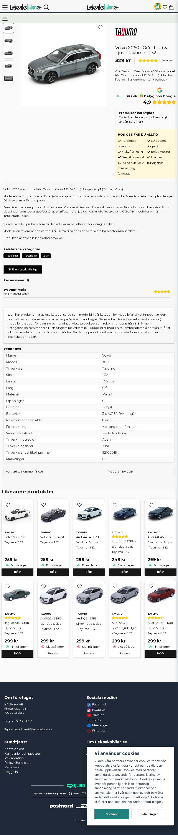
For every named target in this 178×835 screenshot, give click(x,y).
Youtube (98, 714)
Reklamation (14, 758)
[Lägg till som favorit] (165, 7)
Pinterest (98, 730)
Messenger (100, 725)
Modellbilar (11, 255)
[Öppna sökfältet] (46, 7)
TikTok (96, 720)
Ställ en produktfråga (23, 269)
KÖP (17, 572)
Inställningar (149, 814)
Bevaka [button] (53, 653)
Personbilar (30, 255)
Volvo (46, 255)
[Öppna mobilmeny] (5, 7)
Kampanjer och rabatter (22, 754)
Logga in (11, 772)
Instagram (99, 709)
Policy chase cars (17, 763)
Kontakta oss (14, 749)
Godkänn (111, 814)
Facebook (99, 704)
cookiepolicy (134, 792)
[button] (158, 7)
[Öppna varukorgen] (171, 7)
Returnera (12, 767)
